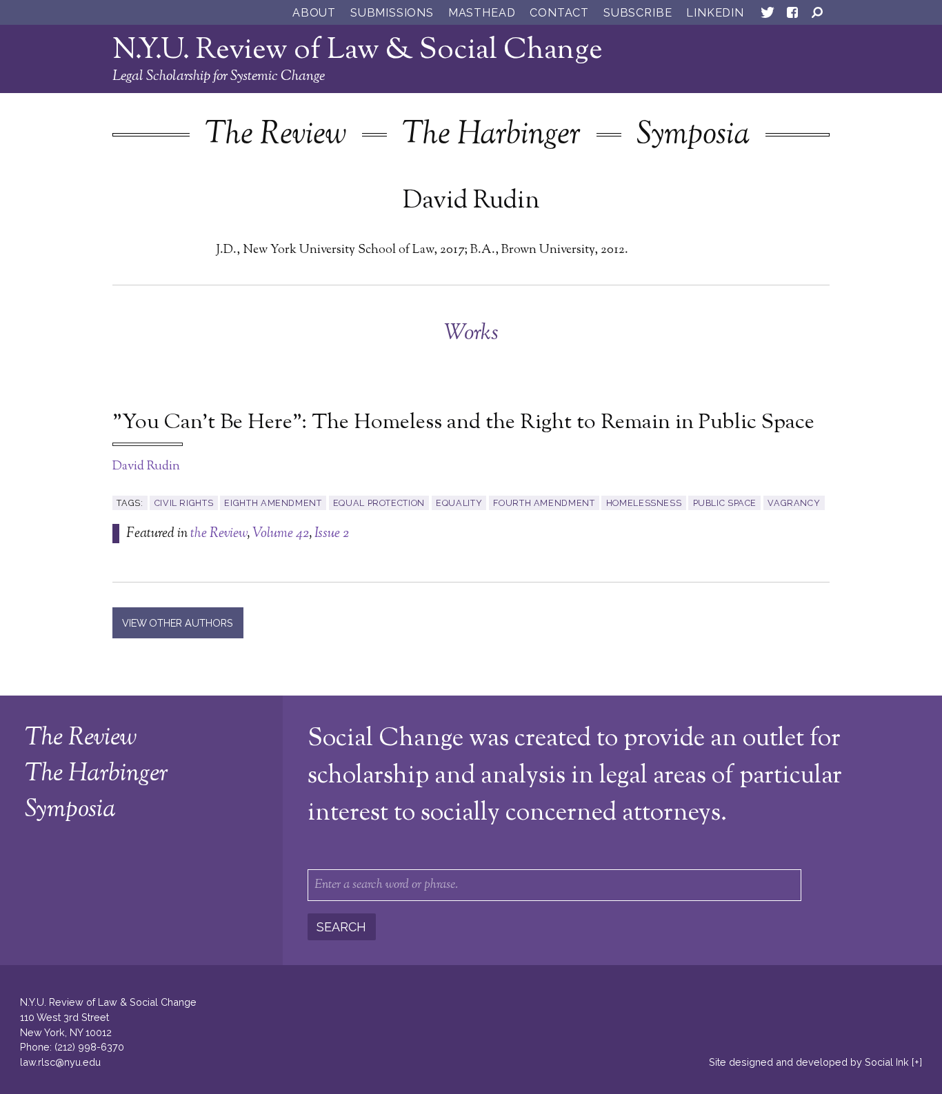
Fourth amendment (543, 503)
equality (459, 503)
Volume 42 (280, 533)
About (314, 12)
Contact (559, 12)
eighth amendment (272, 503)
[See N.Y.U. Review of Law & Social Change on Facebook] (792, 15)
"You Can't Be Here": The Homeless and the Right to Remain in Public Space (463, 423)
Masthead (481, 12)
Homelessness (644, 503)
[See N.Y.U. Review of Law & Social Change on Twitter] (767, 15)
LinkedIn (714, 12)
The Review (275, 135)
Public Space (725, 503)
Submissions (392, 12)
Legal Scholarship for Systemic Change (218, 76)
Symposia (693, 135)
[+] (917, 1062)
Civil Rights (184, 503)
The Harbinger (491, 135)
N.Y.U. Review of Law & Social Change (357, 51)
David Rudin (146, 467)
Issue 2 (331, 533)
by (809, 1062)
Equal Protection (379, 503)
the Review (218, 533)
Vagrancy (794, 503)
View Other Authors (177, 623)
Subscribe (637, 12)
